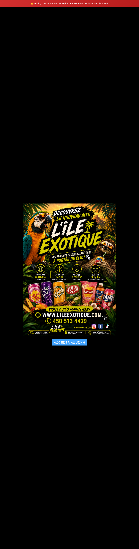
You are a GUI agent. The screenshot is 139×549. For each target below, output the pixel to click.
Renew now (76, 3)
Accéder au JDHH (69, 342)
